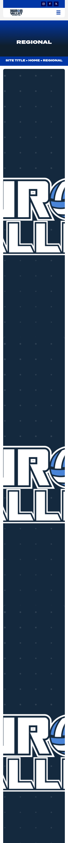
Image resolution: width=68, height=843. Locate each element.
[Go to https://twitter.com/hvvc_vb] (56, 4)
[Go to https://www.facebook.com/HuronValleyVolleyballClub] (49, 4)
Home (34, 60)
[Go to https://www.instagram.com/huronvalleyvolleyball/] (43, 4)
